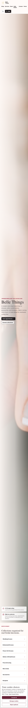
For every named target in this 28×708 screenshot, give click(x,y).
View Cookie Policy (14, 694)
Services (7, 6)
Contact (21, 6)
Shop (2, 6)
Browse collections (8, 322)
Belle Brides (15, 7)
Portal (25, 6)
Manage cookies (14, 701)
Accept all (14, 697)
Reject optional (14, 704)
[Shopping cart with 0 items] (2, 11)
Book (11, 6)
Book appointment (7, 318)
